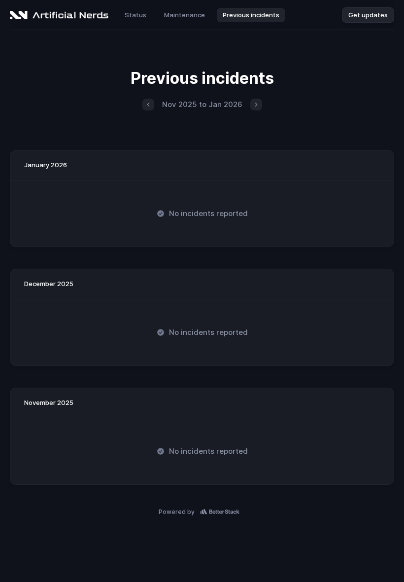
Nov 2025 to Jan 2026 (202, 104)
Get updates (368, 15)
